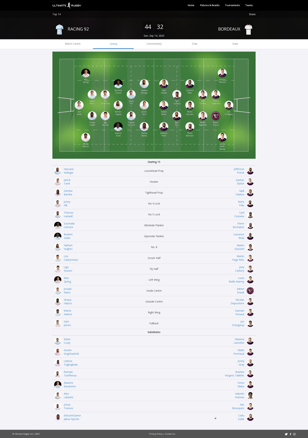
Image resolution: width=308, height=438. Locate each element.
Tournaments (232, 5)
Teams (249, 5)
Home (191, 5)
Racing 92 (78, 29)
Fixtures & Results (210, 5)
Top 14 (56, 14)
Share (252, 14)
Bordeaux (229, 29)
